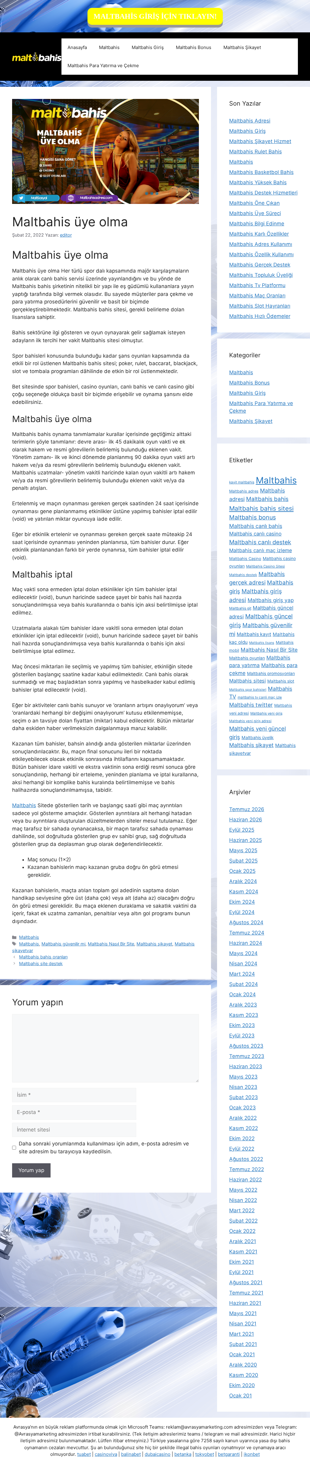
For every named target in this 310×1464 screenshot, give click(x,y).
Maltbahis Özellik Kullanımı (261, 254)
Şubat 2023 (243, 1097)
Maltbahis (109, 47)
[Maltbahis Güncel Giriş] (36, 56)
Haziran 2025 (245, 840)
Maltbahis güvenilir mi (63, 943)
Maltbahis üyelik (258, 737)
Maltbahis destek (243, 575)
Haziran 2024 (245, 943)
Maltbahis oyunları (247, 658)
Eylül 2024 (242, 912)
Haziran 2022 (245, 1180)
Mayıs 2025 (243, 850)
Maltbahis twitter (251, 705)
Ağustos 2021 (245, 1282)
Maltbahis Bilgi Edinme (256, 224)
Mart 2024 (242, 974)
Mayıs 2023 (243, 1077)
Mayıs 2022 (243, 1190)
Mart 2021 (241, 1334)
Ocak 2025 (242, 871)
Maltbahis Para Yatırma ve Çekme (103, 65)
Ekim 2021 (241, 1262)
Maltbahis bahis (267, 499)
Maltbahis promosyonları (271, 673)
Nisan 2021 (242, 1324)
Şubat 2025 (243, 861)
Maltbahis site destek (41, 963)
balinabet (131, 1454)
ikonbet (252, 1454)
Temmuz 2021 (246, 1293)
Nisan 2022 (243, 1200)
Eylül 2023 (242, 1036)
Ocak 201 (240, 1396)
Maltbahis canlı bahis (255, 526)
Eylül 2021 (241, 1272)
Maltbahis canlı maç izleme (260, 550)
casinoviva (106, 1454)
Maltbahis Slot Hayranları (259, 306)
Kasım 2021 (243, 1252)
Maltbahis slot (280, 681)
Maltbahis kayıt (254, 634)
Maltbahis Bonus (193, 47)
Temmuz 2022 (246, 1169)
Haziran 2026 (245, 820)
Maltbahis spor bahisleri (247, 690)
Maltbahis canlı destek (260, 542)
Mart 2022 (242, 1210)
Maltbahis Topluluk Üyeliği (261, 275)
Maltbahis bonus (252, 517)
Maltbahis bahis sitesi (261, 508)
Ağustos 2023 (246, 1046)
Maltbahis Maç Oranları (257, 296)
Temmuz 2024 (246, 933)
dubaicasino (157, 1454)
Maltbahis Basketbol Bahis (261, 172)
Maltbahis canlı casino (255, 534)
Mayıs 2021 (243, 1313)
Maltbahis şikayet (154, 943)
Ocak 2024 (242, 994)
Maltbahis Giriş (148, 47)
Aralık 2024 (243, 881)
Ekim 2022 (242, 1138)
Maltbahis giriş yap (271, 600)
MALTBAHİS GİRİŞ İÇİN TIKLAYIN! (155, 16)
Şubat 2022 (243, 1221)
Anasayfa (77, 47)
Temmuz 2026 (246, 809)
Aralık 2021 (242, 1241)
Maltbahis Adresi (249, 121)
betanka (182, 1454)
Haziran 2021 (245, 1303)
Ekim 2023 (242, 1025)
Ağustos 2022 (246, 1159)
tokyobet (204, 1454)
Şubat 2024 (243, 984)
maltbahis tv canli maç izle (260, 697)
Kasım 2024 (243, 892)
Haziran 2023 (245, 1066)
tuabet (84, 1454)
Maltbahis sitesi (247, 681)
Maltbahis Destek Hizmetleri (263, 193)
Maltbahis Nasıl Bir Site (111, 943)
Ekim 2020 (242, 1385)
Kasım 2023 (243, 1015)
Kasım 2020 (243, 1375)
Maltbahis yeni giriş (266, 713)
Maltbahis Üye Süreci (255, 213)
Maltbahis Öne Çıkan (254, 203)
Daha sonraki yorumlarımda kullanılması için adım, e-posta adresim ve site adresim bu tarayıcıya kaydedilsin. (104, 1147)
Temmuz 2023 (246, 1056)
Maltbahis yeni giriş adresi (250, 721)
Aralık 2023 (243, 1005)
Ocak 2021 (242, 1354)
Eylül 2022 (241, 1149)
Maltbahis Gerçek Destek (259, 265)
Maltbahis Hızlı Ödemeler (259, 316)
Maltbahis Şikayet (242, 47)
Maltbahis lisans (261, 643)
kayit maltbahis (241, 482)
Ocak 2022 (242, 1231)
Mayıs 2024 (243, 953)
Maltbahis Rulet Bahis (255, 152)
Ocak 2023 (242, 1108)
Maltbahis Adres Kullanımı (260, 244)
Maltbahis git (240, 608)
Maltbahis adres (244, 491)
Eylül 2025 (241, 830)
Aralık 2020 (243, 1365)
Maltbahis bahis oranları (43, 956)
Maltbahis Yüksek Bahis (258, 182)
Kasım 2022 (243, 1128)
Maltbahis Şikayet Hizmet (260, 141)
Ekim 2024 (242, 902)
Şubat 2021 (243, 1344)
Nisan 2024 (243, 964)
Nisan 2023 (243, 1087)
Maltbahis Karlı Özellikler (259, 234)
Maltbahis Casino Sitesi (265, 566)
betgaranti (229, 1454)
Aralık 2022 (243, 1118)
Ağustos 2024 (246, 922)
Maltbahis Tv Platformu (257, 285)
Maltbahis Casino (245, 558)
